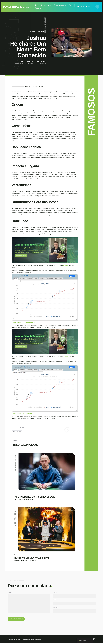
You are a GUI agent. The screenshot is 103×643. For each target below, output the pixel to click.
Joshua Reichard (16, 431)
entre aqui (66, 265)
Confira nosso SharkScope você (21, 322)
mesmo (32, 322)
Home (37, 5)
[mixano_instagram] (83, 7)
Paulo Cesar (19, 63)
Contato (71, 5)
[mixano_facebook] (78, 7)
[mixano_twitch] (89, 7)
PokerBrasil (12, 6)
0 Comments (29, 63)
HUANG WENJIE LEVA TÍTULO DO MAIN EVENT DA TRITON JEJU (32, 559)
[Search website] (97, 7)
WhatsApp (38, 8)
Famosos (32, 31)
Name (55, 592)
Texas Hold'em (41, 31)
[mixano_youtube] (81, 7)
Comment (10, 592)
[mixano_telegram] (86, 7)
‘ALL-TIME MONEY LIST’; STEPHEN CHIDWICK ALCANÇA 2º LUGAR (35, 498)
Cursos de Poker (59, 5)
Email (54, 600)
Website (55, 607)
